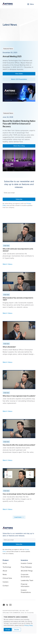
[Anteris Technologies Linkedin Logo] (4, 605)
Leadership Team (27, 580)
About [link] (5, 571)
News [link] (5, 574)
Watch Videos (7, 264)
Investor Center (26, 563)
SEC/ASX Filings (27, 571)
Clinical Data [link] (7, 578)
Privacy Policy (28, 625)
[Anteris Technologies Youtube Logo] (10, 605)
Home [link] (5, 563)
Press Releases (26, 567)
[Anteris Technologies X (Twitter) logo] (7, 605)
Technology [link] (7, 567)
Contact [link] (6, 586)
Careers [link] (5, 582)
